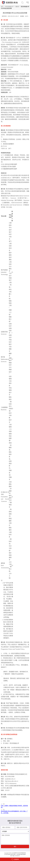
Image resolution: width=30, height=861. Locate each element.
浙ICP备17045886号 (15, 855)
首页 (2, 6)
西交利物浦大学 (9, 6)
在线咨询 (16, 859)
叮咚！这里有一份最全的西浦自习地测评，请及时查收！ (14, 806)
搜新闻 (17, 6)
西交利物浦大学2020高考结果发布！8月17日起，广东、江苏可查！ (14, 812)
